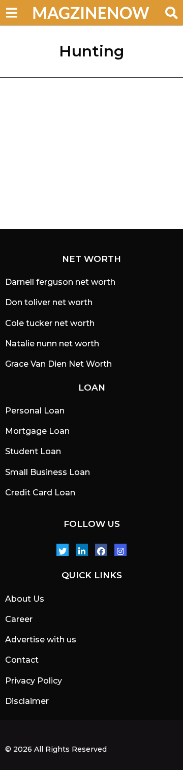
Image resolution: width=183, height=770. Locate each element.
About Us (24, 599)
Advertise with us (40, 639)
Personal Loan (35, 411)
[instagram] (120, 550)
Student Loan (33, 451)
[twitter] (62, 550)
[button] (11, 13)
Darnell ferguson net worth (60, 282)
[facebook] (101, 550)
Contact (22, 660)
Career (19, 619)
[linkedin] (82, 550)
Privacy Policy (33, 681)
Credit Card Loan (40, 492)
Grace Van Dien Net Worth (58, 364)
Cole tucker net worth (50, 323)
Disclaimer (27, 701)
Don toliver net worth (49, 302)
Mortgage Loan (37, 431)
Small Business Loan (47, 472)
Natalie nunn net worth (52, 343)
